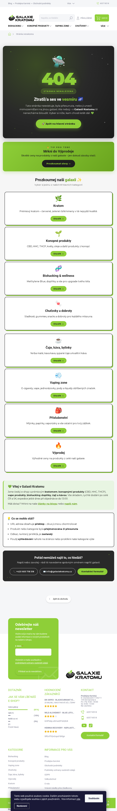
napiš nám (70, 503)
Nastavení (22, 806)
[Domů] (11, 34)
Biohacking (13, 756)
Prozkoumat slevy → (58, 163)
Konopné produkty (16, 761)
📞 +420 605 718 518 (23, 571)
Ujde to (11, 713)
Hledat (71, 18)
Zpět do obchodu (60, 599)
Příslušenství (13, 788)
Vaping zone (13, 765)
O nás (47, 783)
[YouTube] (84, 725)
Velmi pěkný (13, 707)
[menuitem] (16, 26)
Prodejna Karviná (22, 3)
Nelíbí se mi (13, 719)
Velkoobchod (50, 779)
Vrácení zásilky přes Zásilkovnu (58, 788)
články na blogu (47, 503)
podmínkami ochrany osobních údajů (31, 663)
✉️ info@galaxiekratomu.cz (57, 571)
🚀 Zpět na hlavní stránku (58, 123)
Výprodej (12, 779)
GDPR (47, 775)
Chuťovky (12, 770)
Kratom (11, 783)
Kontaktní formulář (92, 571)
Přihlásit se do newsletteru (30, 671)
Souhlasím (93, 798)
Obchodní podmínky (42, 3)
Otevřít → (58, 219)
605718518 (92, 712)
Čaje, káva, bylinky (16, 774)
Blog (10, 3)
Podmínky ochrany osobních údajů (60, 770)
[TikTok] (90, 725)
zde (78, 799)
